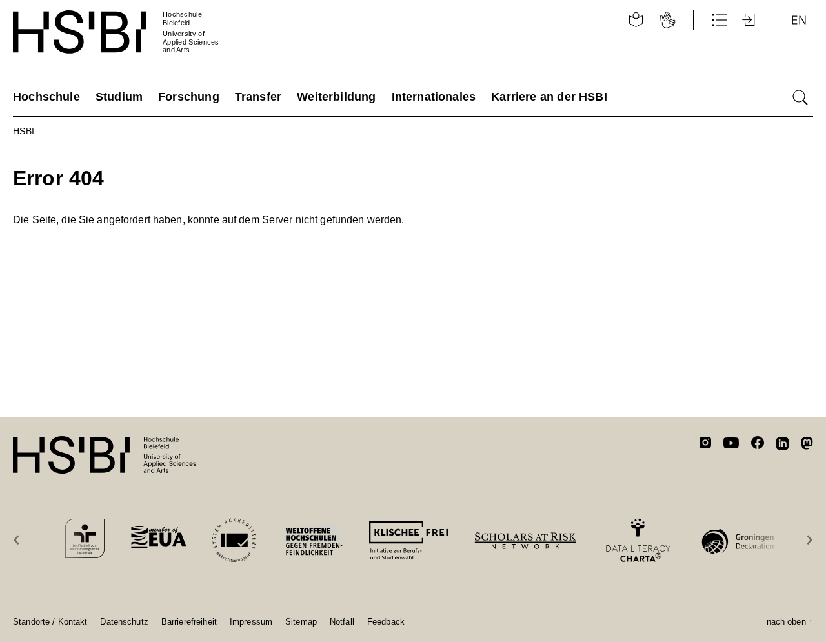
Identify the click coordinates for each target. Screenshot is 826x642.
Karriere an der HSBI (549, 96)
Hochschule (46, 96)
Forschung (188, 96)
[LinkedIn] (782, 445)
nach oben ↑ (790, 621)
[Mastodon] (807, 445)
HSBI (24, 131)
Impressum (251, 621)
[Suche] (800, 97)
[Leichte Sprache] (635, 20)
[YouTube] (731, 444)
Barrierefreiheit (189, 621)
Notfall (342, 621)
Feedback (386, 621)
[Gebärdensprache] (668, 20)
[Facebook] (757, 445)
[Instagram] (705, 444)
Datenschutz (124, 621)
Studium (119, 96)
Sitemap (301, 621)
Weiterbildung (336, 96)
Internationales (434, 96)
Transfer (258, 96)
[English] (799, 20)
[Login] (750, 20)
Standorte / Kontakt (50, 621)
